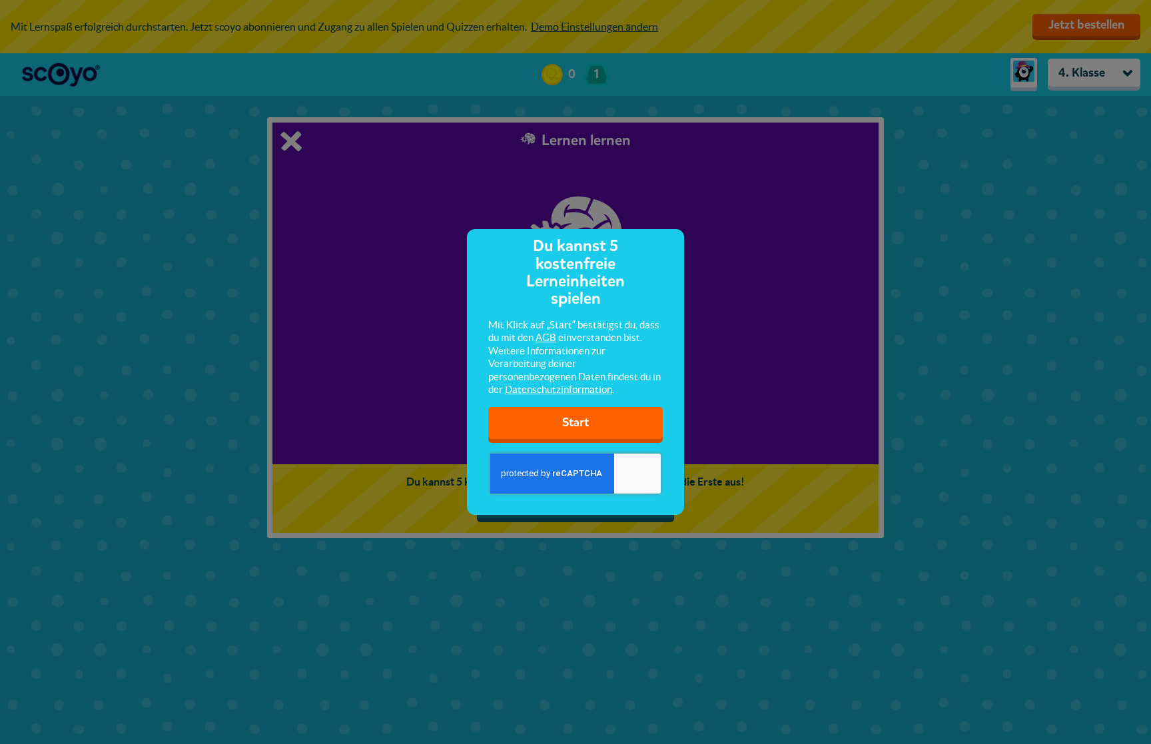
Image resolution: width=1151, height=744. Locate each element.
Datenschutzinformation (558, 389)
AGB (546, 337)
